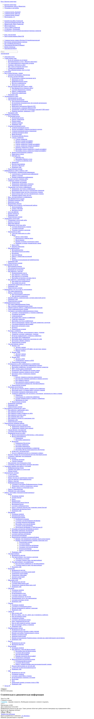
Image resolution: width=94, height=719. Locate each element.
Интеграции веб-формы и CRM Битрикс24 (28, 527)
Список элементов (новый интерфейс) (27, 146)
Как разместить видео (18, 283)
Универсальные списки (15, 628)
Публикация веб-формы (19, 535)
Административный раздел (16, 126)
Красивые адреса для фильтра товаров (24, 373)
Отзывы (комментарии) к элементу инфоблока (30, 398)
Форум (10, 641)
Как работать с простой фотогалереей (23, 649)
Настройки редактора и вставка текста (24, 278)
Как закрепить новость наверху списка (27, 382)
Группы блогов (16, 497)
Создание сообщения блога (20, 506)
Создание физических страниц (21, 89)
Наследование (19, 240)
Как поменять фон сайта (15, 416)
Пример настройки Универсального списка (25, 633)
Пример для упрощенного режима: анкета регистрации (32, 539)
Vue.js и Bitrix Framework (12, 27)
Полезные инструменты (15, 387)
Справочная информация (16, 68)
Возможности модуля (18, 555)
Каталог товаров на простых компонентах (28, 377)
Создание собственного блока (21, 619)
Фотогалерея (12, 646)
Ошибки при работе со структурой (19, 469)
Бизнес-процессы (9, 47)
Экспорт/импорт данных (16, 344)
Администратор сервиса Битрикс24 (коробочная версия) (22, 40)
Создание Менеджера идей (20, 583)
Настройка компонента (22, 446)
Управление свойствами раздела (22, 185)
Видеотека (15, 441)
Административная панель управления (24, 131)
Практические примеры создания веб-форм (25, 537)
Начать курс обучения (8, 714)
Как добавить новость (22, 380)
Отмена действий (17, 208)
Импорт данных (20, 350)
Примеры (15, 375)
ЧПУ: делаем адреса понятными (22, 368)
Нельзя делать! (12, 471)
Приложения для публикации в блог (19, 463)
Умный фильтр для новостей (17, 430)
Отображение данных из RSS (24, 360)
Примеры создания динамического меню (28, 243)
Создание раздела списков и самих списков (25, 631)
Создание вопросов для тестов (21, 596)
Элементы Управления (11, 114)
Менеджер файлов (14, 223)
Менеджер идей (13, 580)
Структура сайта (13, 476)
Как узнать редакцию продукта (18, 66)
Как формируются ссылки (16, 198)
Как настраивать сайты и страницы (23, 624)
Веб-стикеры (12, 458)
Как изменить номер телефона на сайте (20, 413)
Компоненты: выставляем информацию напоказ (27, 365)
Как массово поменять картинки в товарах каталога (31, 378)
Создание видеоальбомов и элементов (27, 448)
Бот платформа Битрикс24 (12, 43)
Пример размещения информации (22, 177)
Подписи (14, 327)
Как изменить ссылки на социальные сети (21, 418)
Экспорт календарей (18, 577)
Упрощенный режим (18, 515)
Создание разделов (18, 228)
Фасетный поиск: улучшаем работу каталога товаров (28, 390)
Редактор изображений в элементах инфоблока (26, 335)
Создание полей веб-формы (24, 525)
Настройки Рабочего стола (23, 159)
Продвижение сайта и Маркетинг (15, 6)
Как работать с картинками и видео (19, 279)
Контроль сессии (17, 210)
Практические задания (15, 169)
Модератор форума (18, 644)
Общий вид (19, 395)
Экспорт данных (20, 347)
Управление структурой (11, 218)
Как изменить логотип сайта (17, 415)
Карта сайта (15, 245)
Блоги (10, 494)
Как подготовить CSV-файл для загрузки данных (30, 349)
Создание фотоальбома (22, 653)
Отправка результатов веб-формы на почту (25, 529)
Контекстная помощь (18, 164)
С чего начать (12, 474)
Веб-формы (11, 512)
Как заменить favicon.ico (15, 411)
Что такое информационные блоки (19, 304)
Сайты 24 (11, 611)
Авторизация (5, 53)
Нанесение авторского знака (21, 326)
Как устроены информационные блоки (20, 306)
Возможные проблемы (15, 403)
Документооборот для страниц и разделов (25, 557)
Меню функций (17, 134)
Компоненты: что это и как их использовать (18, 289)
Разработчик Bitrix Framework (13, 21)
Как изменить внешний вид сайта (15, 408)
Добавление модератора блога (21, 509)
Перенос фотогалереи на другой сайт (23, 666)
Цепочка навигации (18, 246)
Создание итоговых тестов (20, 600)
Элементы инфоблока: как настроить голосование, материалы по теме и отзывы (37, 393)
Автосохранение (17, 207)
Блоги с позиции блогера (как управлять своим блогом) (29, 507)
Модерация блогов (18, 504)
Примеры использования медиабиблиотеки (25, 260)
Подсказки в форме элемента (21, 340)
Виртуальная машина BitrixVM (14, 36)
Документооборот (13, 553)
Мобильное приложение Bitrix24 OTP (23, 106)
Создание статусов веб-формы (28, 547)
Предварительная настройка (20, 251)
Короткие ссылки (13, 202)
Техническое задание (25, 542)
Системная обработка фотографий (22, 324)
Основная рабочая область (20, 136)
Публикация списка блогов (20, 502)
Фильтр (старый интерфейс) (24, 141)
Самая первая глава (10, 58)
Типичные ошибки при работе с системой (17, 466)
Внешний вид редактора (15, 269)
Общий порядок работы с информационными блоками (25, 307)
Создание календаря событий (17, 431)
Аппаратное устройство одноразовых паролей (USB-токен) (30, 109)
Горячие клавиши (17, 122)
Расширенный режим (18, 517)
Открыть (3, 689)
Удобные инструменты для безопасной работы (22, 205)
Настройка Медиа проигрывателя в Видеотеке (30, 449)
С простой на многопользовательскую (24, 667)
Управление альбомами (22, 657)
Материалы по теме (21, 400)
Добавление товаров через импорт (22, 428)
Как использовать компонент (21, 294)
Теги (13, 681)
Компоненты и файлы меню (24, 238)
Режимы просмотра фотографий (25, 656)
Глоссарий (7, 71)
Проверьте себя (13, 94)
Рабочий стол (16, 155)
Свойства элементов (18, 319)
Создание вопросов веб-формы (25, 522)
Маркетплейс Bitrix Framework (14, 24)
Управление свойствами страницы (23, 184)
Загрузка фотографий (22, 654)
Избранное (15, 162)
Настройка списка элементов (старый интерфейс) (31, 149)
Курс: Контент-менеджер (8, 1)
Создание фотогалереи (22, 662)
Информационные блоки (19, 81)
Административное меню (20, 132)
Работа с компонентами (15, 293)
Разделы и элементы (14, 331)
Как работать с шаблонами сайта (18, 410)
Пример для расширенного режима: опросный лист (31, 540)
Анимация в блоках (18, 618)
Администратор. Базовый (12, 12)
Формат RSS (16, 357)
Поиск (14, 258)
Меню (14, 235)
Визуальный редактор (11, 264)
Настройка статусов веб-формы (25, 524)
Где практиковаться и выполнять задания (21, 63)
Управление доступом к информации (19, 187)
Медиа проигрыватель (19, 436)
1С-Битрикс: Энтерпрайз (12, 29)
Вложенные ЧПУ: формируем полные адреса (26, 370)
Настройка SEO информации (21, 337)
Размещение (19, 438)
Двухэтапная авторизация (16, 99)
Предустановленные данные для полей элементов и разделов (31, 322)
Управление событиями (19, 575)
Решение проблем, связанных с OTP (23, 111)
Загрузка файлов (13, 212)
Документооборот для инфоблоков (23, 562)
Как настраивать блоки (19, 616)
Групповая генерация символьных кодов (24, 392)
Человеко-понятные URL (16, 200)
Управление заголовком (19, 182)
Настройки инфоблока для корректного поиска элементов (30, 367)
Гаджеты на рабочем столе (23, 160)
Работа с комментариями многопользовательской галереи (33, 664)
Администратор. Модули (12, 13)
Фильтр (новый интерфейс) (24, 142)
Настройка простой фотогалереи (25, 651)
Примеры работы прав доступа (21, 195)
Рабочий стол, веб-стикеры (16, 491)
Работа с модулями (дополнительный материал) (19, 492)
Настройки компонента (22, 439)
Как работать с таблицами (20, 274)
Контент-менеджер (10, 4)
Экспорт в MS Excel (18, 165)
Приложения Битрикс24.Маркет (14, 45)
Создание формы (24, 544)
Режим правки (16, 121)
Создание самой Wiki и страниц (22, 676)
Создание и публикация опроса (21, 606)
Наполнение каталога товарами (18, 425)
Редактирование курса (19, 593)
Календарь (11, 568)
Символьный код (17, 316)
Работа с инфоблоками (19, 91)
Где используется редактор (16, 268)
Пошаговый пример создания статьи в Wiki (25, 682)
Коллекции (15, 253)
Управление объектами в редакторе (19, 284)
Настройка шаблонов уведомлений (23, 530)
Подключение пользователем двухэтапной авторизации (29, 103)
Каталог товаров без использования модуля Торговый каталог (27, 454)
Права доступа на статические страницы (21, 477)
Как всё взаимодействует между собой (20, 86)
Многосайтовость (10, 26)
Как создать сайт (17, 613)
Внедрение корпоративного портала (15, 42)
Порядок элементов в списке (24, 147)
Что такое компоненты (15, 291)
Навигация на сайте (14, 231)
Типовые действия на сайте (16, 65)
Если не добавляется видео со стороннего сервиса (27, 453)
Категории (15, 679)
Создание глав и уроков (19, 595)
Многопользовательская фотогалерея (23, 659)
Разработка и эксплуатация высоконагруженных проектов (22, 30)
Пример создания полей (19, 634)
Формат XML (16, 352)
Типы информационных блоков (18, 309)
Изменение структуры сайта (17, 225)
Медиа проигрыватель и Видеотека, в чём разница (28, 435)
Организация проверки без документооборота (29, 383)
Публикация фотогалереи (23, 661)
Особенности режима (22, 519)
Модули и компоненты (19, 83)
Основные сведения (18, 459)
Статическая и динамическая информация (21, 172)
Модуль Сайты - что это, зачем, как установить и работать (30, 615)
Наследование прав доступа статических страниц (27, 192)
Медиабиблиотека (13, 248)
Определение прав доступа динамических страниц (28, 193)
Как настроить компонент (20, 296)
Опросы (10, 603)
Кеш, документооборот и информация (20, 197)
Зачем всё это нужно (18, 84)
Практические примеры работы (14, 423)
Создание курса (17, 591)
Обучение (11, 588)
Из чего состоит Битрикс (16, 76)
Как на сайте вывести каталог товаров (24, 623)
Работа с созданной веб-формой (29, 550)
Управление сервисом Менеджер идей (24, 585)
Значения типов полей (19, 636)
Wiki (9, 671)
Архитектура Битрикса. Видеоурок (19, 75)
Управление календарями (20, 573)
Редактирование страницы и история (23, 677)
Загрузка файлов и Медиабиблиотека (19, 479)
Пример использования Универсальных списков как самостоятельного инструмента (38, 638)
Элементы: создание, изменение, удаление (25, 334)
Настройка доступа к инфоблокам (22, 321)
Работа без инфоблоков (19, 93)
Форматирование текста (19, 273)
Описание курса (9, 56)
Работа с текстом (13, 481)
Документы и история (22, 558)
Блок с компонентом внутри (20, 621)
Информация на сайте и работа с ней (16, 170)
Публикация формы (25, 548)
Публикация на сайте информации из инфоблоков (24, 364)
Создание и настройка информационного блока (23, 311)
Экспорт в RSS (20, 359)
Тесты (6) (7, 686)
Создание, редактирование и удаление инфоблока (27, 312)
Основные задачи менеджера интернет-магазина (23, 464)
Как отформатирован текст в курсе (19, 70)
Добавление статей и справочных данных (25, 486)
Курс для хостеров (10, 34)
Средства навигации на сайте (21, 233)
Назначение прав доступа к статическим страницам (28, 190)
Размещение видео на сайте (16, 433)
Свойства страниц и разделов (17, 180)
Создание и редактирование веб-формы (27, 520)
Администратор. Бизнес (11, 15)
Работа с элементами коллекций (22, 256)
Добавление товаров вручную (21, 426)
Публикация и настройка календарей (23, 572)
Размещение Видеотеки (22, 443)
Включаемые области (14, 203)
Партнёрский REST (10, 48)
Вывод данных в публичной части (22, 487)
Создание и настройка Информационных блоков (27, 484)
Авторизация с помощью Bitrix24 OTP (24, 108)
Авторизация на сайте (11, 96)
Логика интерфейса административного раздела (27, 129)
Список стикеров (17, 461)
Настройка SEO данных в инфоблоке (23, 317)
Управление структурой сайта (17, 220)
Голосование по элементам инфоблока (27, 397)
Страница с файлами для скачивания (19, 456)
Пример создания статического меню (27, 241)
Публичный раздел (14, 116)
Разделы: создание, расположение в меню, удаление (28, 332)
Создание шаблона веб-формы (21, 534)
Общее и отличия (17, 175)
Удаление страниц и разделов (21, 230)
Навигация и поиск (18, 154)
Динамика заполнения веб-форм (22, 532)
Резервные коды (17, 104)
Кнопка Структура (14, 222)
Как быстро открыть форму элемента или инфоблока (28, 388)
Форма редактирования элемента (22, 152)
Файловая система (17, 80)
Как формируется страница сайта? (22, 88)
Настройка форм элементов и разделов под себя (27, 339)
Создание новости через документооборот (28, 565)
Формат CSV (16, 345)
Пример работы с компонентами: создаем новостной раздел (27, 297)
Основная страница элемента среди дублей (25, 372)
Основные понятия (18, 496)
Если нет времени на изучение (17, 60)
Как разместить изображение (21, 281)
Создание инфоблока (22, 444)
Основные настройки (18, 314)
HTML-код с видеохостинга (20, 451)
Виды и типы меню (21, 236)
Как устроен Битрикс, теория (13, 73)
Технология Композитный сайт (14, 22)
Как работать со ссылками (20, 276)
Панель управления (18, 119)
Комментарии (16, 501)
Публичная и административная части (24, 78)
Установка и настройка (11, 8)
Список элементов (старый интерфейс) (27, 144)
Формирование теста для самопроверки (24, 598)
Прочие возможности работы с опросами (25, 608)
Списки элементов (18, 137)
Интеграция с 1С (9, 17)
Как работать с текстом (15, 271)
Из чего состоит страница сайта (18, 179)
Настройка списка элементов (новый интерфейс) (30, 151)
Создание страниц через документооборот (28, 560)
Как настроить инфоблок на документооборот (29, 563)
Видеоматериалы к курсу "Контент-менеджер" (22, 61)
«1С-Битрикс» (25, 716)
